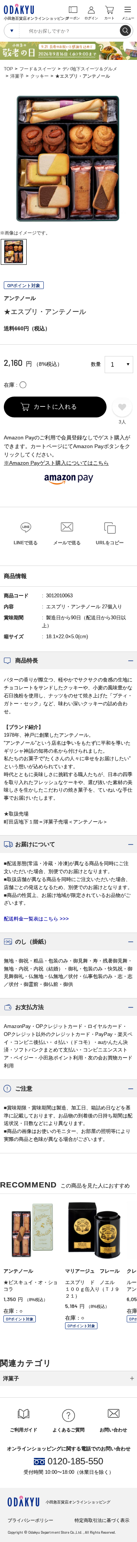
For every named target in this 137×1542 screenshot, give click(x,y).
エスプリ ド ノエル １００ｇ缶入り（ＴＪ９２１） (92, 1289)
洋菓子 (17, 76)
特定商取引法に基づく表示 (102, 1520)
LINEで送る (26, 542)
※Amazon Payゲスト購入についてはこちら (56, 463)
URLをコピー (110, 542)
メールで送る (67, 542)
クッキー (39, 76)
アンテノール (20, 298)
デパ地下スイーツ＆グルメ (89, 69)
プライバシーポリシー (30, 1520)
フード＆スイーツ (37, 69)
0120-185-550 (75, 1461)
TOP (8, 69)
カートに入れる (55, 406)
